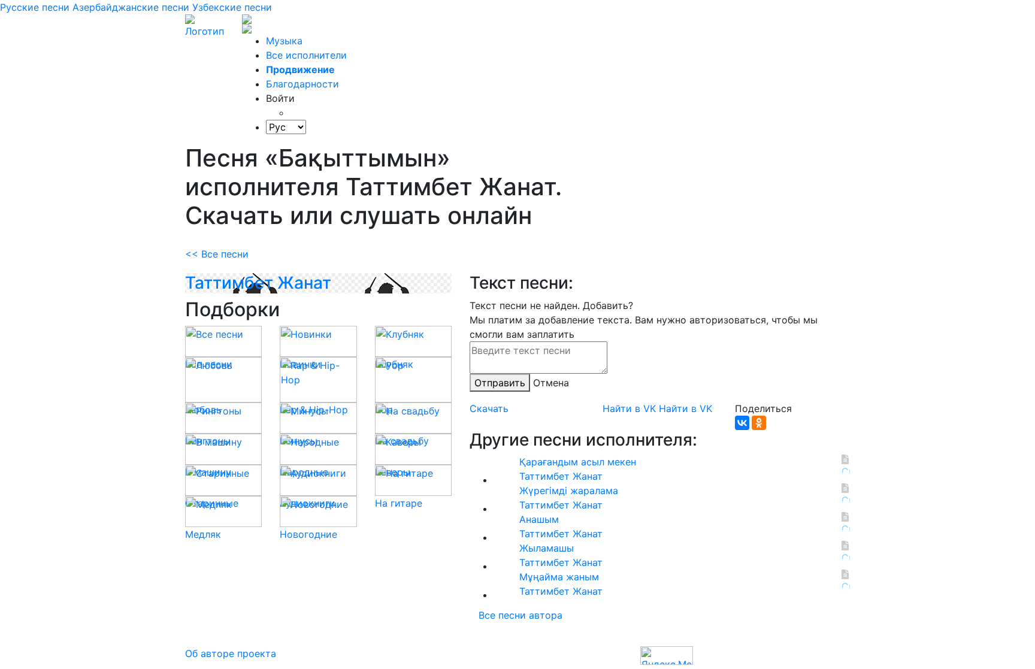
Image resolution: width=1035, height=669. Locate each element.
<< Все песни (217, 254)
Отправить (499, 383)
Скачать (489, 408)
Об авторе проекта (230, 653)
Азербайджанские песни (130, 7)
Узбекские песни (232, 7)
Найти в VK (629, 408)
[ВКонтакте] (742, 423)
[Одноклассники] (759, 423)
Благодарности (302, 84)
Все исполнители (306, 55)
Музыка (284, 41)
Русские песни (34, 7)
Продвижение (300, 69)
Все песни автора (520, 615)
